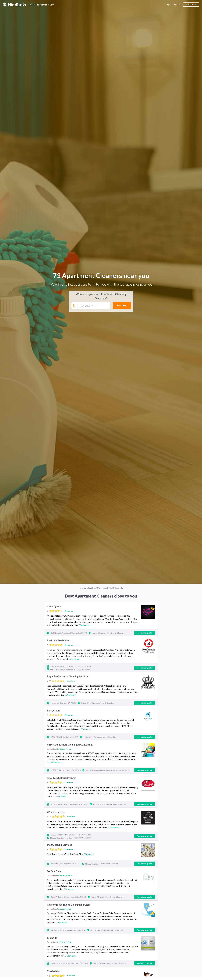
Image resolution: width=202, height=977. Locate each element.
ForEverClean (54, 873)
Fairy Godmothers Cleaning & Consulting (70, 747)
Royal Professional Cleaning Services (67, 679)
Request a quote (144, 635)
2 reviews (69, 647)
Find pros (122, 306)
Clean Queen (54, 609)
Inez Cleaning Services (59, 847)
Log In (168, 4)
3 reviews (69, 613)
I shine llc (52, 940)
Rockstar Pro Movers (59, 643)
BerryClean (53, 713)
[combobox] (90, 306)
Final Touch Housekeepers (61, 780)
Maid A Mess (54, 973)
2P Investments (56, 814)
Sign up (177, 4)
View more (84, 627)
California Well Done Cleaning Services (69, 907)
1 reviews (69, 852)
